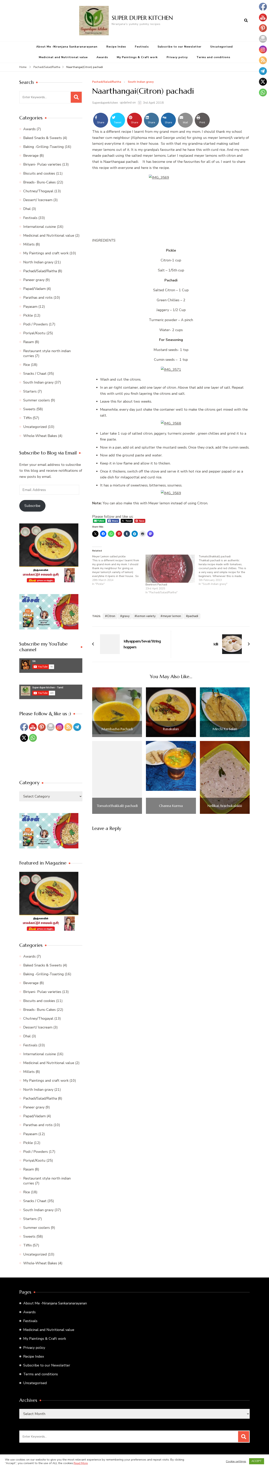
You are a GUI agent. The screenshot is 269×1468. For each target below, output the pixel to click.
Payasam (30, 306)
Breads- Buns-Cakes (39, 182)
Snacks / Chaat (34, 373)
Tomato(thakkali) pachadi (117, 806)
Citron (111, 616)
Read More (81, 1463)
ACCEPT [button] (256, 1461)
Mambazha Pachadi (117, 729)
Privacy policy (177, 57)
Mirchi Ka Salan (224, 729)
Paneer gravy (34, 279)
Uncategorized (35, 426)
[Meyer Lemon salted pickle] (119, 570)
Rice (26, 364)
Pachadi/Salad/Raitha (106, 82)
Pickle (28, 315)
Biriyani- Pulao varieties (42, 164)
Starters (30, 391)
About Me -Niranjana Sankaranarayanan (66, 47)
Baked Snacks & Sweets (42, 138)
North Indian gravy (38, 262)
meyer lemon (171, 616)
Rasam (28, 342)
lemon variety (146, 616)
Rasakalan (171, 729)
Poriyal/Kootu (34, 333)
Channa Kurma (171, 806)
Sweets (29, 409)
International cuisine (39, 226)
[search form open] (246, 21)
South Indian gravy (141, 82)
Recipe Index (116, 47)
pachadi (193, 616)
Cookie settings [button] (236, 1461)
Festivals (142, 47)
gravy (126, 616)
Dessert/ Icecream (37, 200)
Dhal (27, 208)
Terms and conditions (213, 57)
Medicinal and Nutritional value (63, 57)
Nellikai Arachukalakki (224, 806)
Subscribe (32, 505)
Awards (102, 57)
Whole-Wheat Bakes (40, 435)
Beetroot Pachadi (156, 584)
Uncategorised (221, 47)
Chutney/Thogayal (38, 191)
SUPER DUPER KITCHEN (142, 17)
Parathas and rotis (38, 297)
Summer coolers (36, 400)
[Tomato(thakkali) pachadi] (225, 570)
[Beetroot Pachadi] (170, 569)
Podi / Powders (35, 324)
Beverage (31, 155)
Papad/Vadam (34, 288)
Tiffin (27, 418)
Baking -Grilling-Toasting (43, 146)
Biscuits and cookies (39, 173)
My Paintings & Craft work (137, 57)
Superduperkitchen (105, 103)
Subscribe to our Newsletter (179, 47)
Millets (29, 244)
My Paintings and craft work (46, 253)
